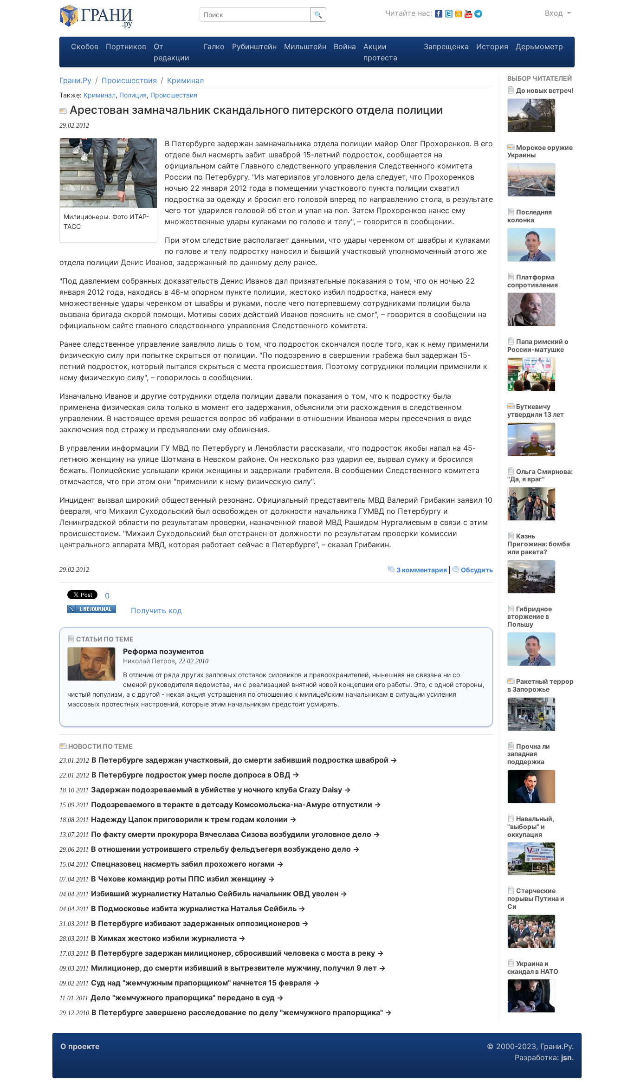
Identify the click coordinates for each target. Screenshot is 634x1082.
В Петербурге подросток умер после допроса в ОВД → (195, 774)
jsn (566, 1057)
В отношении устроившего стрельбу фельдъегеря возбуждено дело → (225, 849)
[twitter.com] (449, 13)
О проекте (80, 1046)
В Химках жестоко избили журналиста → (168, 938)
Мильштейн (305, 46)
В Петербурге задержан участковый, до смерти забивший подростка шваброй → (244, 760)
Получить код (156, 610)
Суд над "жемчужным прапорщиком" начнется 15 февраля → (205, 982)
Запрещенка (446, 46)
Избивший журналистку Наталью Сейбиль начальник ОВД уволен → (219, 893)
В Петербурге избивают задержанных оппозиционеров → (200, 923)
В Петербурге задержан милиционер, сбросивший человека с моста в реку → (237, 953)
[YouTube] (468, 13)
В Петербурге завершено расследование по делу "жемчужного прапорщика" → (241, 1012)
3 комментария (421, 570)
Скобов (84, 46)
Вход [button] (555, 13)
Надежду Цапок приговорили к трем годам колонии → (194, 819)
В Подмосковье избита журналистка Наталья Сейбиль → (198, 908)
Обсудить (476, 570)
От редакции (171, 52)
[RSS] (458, 13)
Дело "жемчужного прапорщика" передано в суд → (187, 997)
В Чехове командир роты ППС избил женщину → (183, 878)
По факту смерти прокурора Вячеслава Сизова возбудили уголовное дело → (235, 834)
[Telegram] (478, 13)
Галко (214, 46)
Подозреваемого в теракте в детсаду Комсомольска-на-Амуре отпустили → (236, 804)
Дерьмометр (539, 46)
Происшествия (129, 80)
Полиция (133, 95)
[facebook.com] (438, 13)
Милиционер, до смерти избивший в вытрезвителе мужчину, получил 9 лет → (238, 967)
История (492, 46)
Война (345, 46)
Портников (126, 46)
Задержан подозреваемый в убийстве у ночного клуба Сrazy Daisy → (221, 789)
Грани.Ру (75, 80)
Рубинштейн (254, 46)
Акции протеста (380, 52)
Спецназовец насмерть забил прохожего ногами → (187, 863)
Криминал (185, 80)
